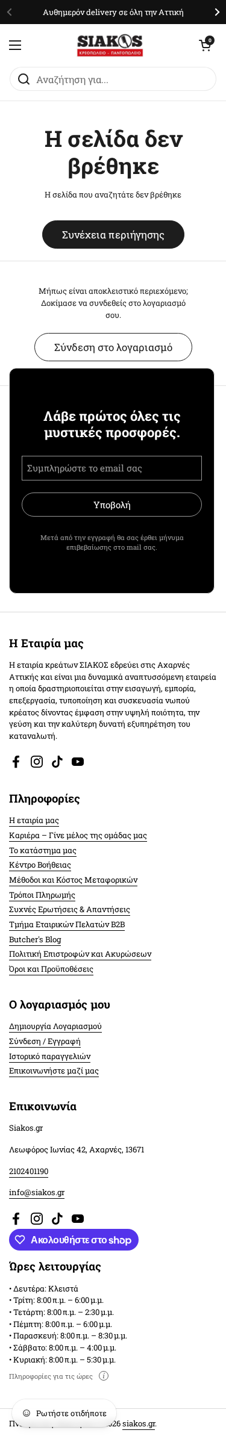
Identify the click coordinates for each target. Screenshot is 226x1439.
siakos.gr (138, 1423)
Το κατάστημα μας (43, 850)
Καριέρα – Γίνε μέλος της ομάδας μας (78, 835)
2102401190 (28, 1171)
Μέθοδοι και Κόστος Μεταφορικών (73, 879)
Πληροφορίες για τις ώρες (51, 1376)
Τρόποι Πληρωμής (42, 894)
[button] (205, 45)
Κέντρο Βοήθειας (40, 864)
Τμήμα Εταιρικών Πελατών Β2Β (67, 924)
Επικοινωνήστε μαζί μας (54, 1070)
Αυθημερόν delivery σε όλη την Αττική (113, 12)
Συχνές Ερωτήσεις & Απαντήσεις (69, 909)
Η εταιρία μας (34, 820)
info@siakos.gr (36, 1192)
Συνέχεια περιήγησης (113, 234)
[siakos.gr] (110, 45)
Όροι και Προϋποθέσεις (51, 968)
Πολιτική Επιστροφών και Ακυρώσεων (80, 953)
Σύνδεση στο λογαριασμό (113, 347)
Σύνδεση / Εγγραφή (45, 1041)
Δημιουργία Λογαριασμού (55, 1026)
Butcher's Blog (35, 939)
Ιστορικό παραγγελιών (49, 1056)
